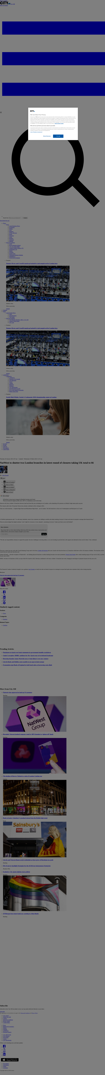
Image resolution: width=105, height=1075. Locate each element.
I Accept (58, 136)
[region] (53, 123)
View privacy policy (59, 123)
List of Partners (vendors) (36, 132)
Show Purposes (47, 136)
